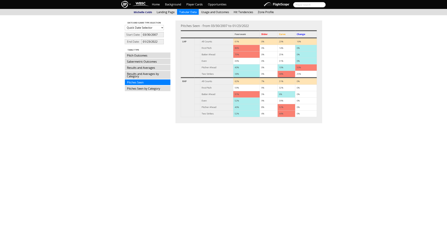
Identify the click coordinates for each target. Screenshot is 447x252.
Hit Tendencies (243, 12)
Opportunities (217, 4)
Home (156, 4)
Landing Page (166, 12)
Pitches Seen (135, 82)
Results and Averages (141, 68)
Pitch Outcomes (137, 55)
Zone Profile (266, 12)
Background (173, 4)
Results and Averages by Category (143, 75)
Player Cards (194, 4)
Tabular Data (188, 12)
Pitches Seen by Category (143, 88)
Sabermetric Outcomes (142, 62)
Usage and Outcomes (215, 12)
